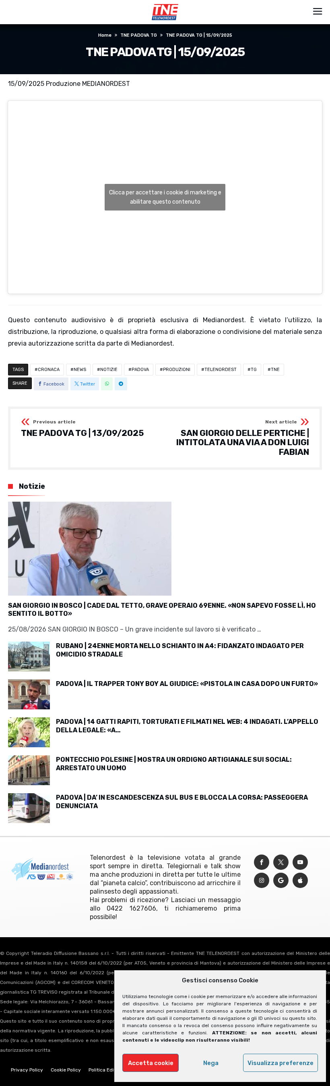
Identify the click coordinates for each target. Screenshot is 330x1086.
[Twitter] (281, 862)
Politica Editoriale (109, 1070)
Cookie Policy (66, 1070)
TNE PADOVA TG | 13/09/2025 (82, 428)
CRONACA (49, 369)
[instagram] (261, 880)
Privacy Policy (27, 1070)
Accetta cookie (150, 1063)
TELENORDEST (220, 369)
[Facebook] (261, 862)
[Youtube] (300, 862)
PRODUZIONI (176, 369)
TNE (275, 369)
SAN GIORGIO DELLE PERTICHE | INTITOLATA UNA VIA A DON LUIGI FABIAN (242, 438)
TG (254, 369)
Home (104, 35)
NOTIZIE (109, 369)
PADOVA (140, 369)
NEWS (80, 369)
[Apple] (300, 880)
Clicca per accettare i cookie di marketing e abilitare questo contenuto (165, 197)
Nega (211, 1063)
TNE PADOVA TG (138, 35)
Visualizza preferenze (281, 1063)
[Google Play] (281, 880)
